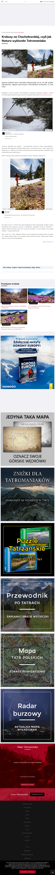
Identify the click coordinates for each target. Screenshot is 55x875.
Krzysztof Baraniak (18, 32)
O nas (27, 847)
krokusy (8, 267)
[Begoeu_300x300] (27, 388)
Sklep (27, 818)
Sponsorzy (27, 858)
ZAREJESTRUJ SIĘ (37, 794)
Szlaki (27, 811)
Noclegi (27, 836)
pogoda (14, 267)
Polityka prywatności (27, 854)
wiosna (38, 267)
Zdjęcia (27, 825)
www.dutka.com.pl (45, 95)
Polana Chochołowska (24, 267)
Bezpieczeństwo (27, 833)
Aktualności (27, 807)
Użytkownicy (27, 822)
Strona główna (27, 804)
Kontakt (27, 840)
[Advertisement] (27, 15)
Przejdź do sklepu (27, 784)
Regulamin (27, 850)
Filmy (27, 829)
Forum (27, 815)
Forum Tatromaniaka (48, 1)
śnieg (33, 267)
